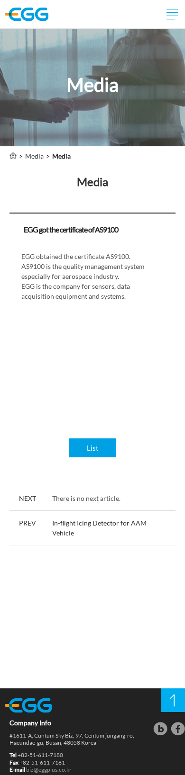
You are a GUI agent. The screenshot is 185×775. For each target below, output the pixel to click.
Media (34, 156)
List (93, 448)
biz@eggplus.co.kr (49, 769)
